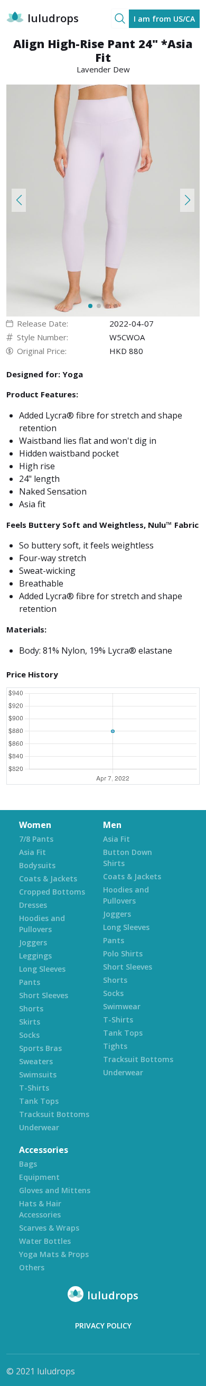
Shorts (31, 1008)
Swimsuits (38, 1074)
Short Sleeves (43, 995)
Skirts (29, 1022)
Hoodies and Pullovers (42, 923)
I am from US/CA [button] (164, 19)
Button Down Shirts (127, 857)
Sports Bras (40, 1048)
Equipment (39, 1177)
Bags (28, 1164)
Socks (29, 1035)
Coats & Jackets (48, 878)
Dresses (33, 905)
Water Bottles (45, 1241)
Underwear (39, 1127)
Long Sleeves (42, 969)
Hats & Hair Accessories (40, 1209)
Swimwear (122, 1006)
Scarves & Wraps (49, 1228)
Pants (29, 982)
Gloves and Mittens (54, 1190)
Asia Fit (32, 852)
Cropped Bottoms (52, 892)
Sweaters (36, 1061)
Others (31, 1267)
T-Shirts (34, 1088)
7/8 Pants (36, 839)
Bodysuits (37, 865)
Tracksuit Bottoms (54, 1114)
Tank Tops (39, 1101)
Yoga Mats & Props (54, 1254)
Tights (115, 1046)
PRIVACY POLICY (103, 1325)
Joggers (33, 942)
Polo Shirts (123, 953)
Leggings (35, 956)
